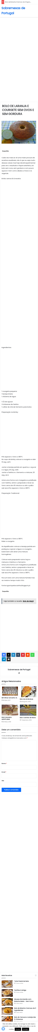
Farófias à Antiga (20, 990)
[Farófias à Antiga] (7, 993)
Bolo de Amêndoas (26, 699)
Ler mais (25, 1029)
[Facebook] (4, 655)
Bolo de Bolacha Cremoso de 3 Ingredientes (20, 2)
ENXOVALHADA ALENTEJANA (7, 718)
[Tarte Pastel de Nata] (7, 984)
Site (3, 781)
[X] (9, 655)
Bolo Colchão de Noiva (28, 718)
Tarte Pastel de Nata (21, 981)
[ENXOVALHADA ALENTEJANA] (10, 710)
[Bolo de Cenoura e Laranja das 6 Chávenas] (7, 1020)
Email (4, 772)
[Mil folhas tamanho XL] (10, 691)
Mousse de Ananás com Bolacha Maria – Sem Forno (24, 1000)
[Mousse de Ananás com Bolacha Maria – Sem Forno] (7, 1002)
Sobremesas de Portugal (19, 669)
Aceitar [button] (18, 1029)
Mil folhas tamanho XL (9, 698)
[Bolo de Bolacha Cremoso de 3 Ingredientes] (7, 1011)
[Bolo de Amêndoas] (28, 691)
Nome (4, 763)
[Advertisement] (19, 38)
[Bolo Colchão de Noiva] (28, 710)
